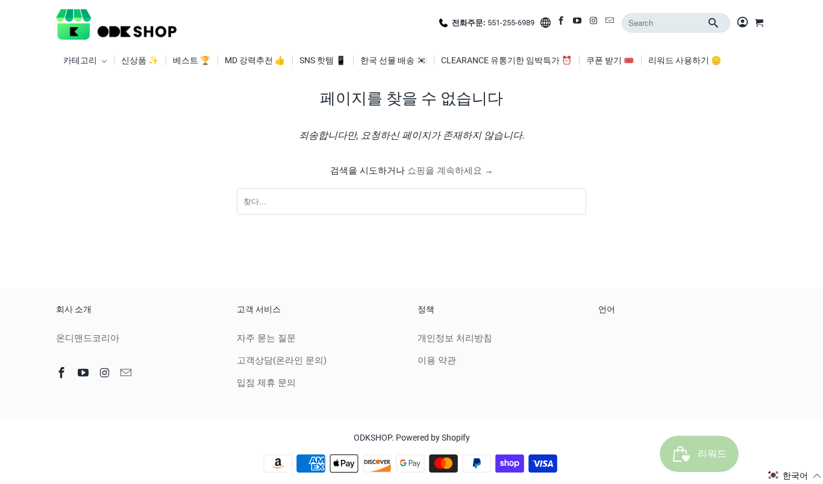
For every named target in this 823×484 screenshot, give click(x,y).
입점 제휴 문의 (266, 382)
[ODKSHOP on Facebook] (562, 23)
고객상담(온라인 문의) (282, 360)
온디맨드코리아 (87, 338)
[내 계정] (742, 23)
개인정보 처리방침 (455, 338)
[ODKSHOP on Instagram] (594, 23)
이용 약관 (437, 360)
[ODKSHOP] (116, 23)
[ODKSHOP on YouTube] (578, 23)
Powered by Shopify (433, 437)
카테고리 (81, 60)
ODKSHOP (373, 437)
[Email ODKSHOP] (611, 23)
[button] (794, 475)
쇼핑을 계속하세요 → (450, 170)
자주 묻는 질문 (266, 338)
